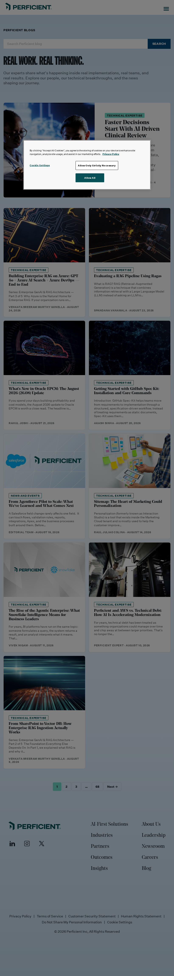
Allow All (89, 177)
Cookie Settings (40, 165)
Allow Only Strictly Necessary (97, 165)
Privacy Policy (110, 153)
